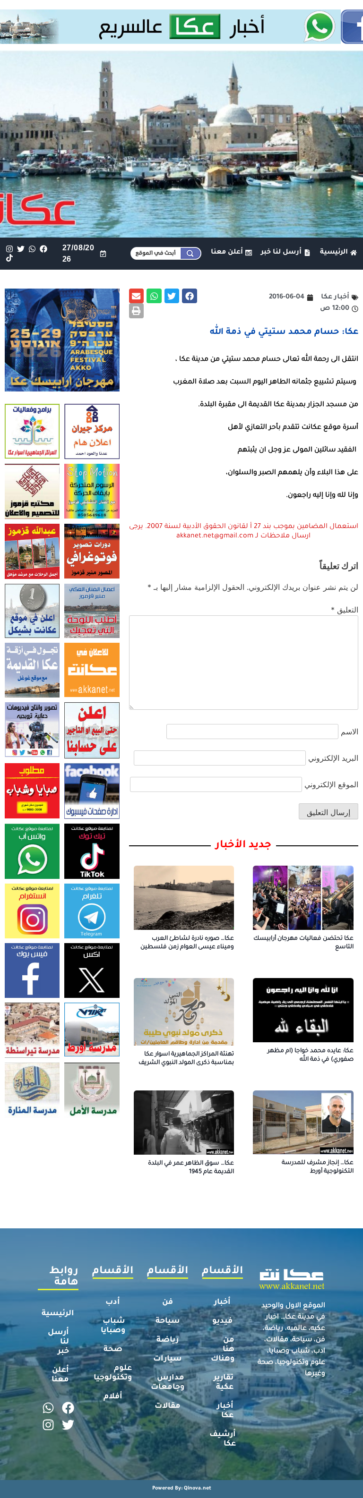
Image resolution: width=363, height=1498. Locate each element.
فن (167, 1302)
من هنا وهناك (222, 1349)
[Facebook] (43, 249)
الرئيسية (58, 1314)
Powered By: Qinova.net (181, 1488)
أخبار (222, 1302)
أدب (112, 1302)
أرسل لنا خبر (58, 1342)
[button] (189, 296)
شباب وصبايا (113, 1326)
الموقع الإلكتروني (331, 784)
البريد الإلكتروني (333, 758)
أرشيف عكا (222, 1439)
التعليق (344, 609)
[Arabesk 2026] (62, 388)
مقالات (168, 1406)
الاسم (349, 731)
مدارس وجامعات (167, 1383)
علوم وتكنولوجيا (113, 1373)
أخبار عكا (225, 1411)
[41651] (181, 41)
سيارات (167, 1359)
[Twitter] (20, 249)
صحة (113, 1349)
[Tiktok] (9, 258)
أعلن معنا (60, 1375)
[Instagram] (9, 249)
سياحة (168, 1321)
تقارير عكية (223, 1383)
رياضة (167, 1340)
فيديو (222, 1321)
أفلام (113, 1397)
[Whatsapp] (31, 249)
